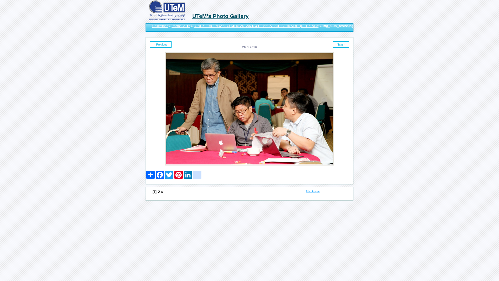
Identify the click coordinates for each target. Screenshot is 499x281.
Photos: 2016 (181, 26)
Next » (341, 44)
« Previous (160, 44)
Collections (160, 26)
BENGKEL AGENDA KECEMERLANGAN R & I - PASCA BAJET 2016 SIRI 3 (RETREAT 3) (256, 26)
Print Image (313, 191)
